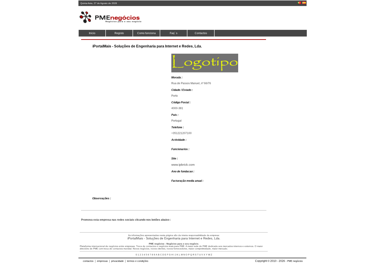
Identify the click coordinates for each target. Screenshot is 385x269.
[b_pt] (299, 3)
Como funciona (146, 33)
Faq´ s (173, 33)
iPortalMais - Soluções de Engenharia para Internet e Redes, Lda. (173, 238)
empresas (102, 261)
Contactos (201, 33)
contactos (88, 261)
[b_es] (304, 3)
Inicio (92, 33)
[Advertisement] (225, 18)
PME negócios (295, 261)
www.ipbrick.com (183, 164)
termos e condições (137, 261)
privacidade (117, 261)
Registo (119, 33)
